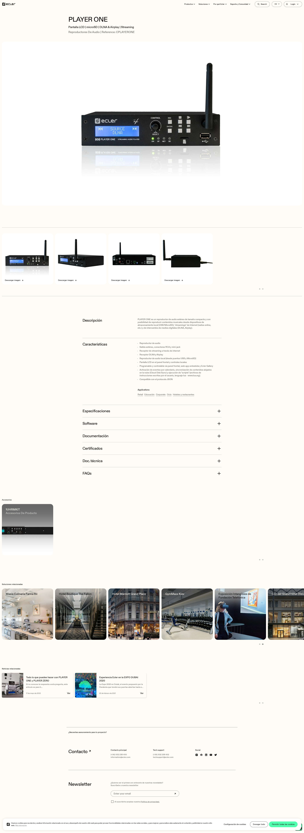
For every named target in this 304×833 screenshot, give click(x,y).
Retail (140, 394)
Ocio (169, 394)
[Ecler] (9, 4)
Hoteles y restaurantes (183, 394)
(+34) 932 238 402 (161, 754)
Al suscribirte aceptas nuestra (136, 802)
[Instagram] (196, 754)
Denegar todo (259, 824)
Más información (21, 825)
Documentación (96, 436)
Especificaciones (96, 411)
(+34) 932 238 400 (119, 754)
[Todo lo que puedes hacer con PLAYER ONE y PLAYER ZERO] (37, 685)
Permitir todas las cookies (283, 824)
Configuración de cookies (235, 824)
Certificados (92, 448)
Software (90, 423)
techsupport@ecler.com (163, 757)
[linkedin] (206, 754)
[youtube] (210, 754)
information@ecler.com (120, 757)
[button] (152, 12)
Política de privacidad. (150, 802)
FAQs (87, 473)
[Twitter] (215, 754)
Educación (149, 394)
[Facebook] (201, 754)
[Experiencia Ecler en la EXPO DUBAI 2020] (110, 685)
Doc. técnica (92, 461)
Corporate (161, 394)
